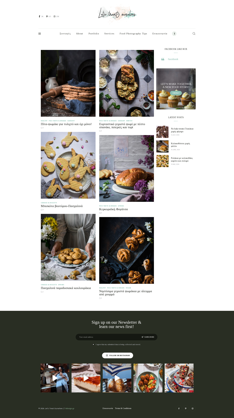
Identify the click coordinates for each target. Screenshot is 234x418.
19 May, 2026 (175, 164)
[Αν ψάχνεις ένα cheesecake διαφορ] (86, 378)
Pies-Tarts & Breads (57, 121)
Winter (129, 121)
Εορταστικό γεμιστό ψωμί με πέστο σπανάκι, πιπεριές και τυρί (122, 125)
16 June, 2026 (175, 150)
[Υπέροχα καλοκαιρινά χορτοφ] (148, 378)
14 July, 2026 (175, 135)
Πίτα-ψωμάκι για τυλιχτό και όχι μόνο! (66, 124)
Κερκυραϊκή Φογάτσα (113, 209)
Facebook (173, 59)
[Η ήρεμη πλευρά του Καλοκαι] (117, 378)
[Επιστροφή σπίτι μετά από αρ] (54, 378)
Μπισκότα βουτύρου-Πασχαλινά (62, 206)
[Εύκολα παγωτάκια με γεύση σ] (179, 378)
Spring (121, 206)
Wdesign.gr (69, 408)
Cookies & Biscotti (49, 203)
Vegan (128, 288)
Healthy (44, 121)
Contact (176, 93)
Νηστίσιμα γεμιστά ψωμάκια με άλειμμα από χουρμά (125, 292)
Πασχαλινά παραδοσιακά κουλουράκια (66, 288)
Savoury (71, 121)
